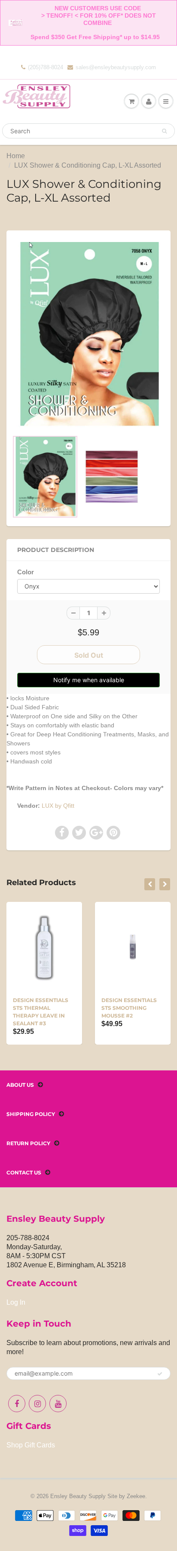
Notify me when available (88, 680)
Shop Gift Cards (30, 1445)
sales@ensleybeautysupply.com (116, 67)
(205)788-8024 (45, 67)
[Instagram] (37, 1403)
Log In (15, 1302)
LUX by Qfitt (58, 805)
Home (15, 155)
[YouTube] (58, 1403)
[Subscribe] (160, 1374)
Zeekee (136, 1496)
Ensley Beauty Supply (78, 1496)
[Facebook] (16, 1403)
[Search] (164, 131)
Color (25, 572)
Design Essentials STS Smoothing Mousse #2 (129, 1008)
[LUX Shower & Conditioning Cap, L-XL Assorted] (88, 334)
